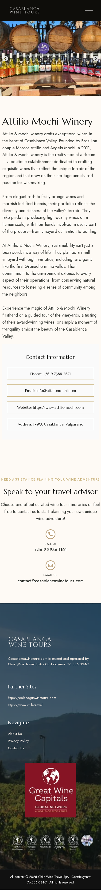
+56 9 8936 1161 (50, 550)
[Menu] (89, 10)
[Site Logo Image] (24, 10)
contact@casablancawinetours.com (50, 581)
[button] (5, 58)
